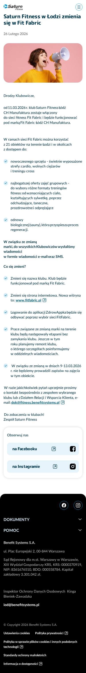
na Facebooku (24, 449)
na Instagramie (26, 466)
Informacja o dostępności (21, 664)
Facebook (64, 505)
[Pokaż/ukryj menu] (78, 7)
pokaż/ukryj (80, 519)
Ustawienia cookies (17, 633)
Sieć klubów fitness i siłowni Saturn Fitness (13, 7)
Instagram (78, 505)
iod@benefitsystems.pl (21, 605)
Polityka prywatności (49, 633)
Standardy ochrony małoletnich (25, 655)
